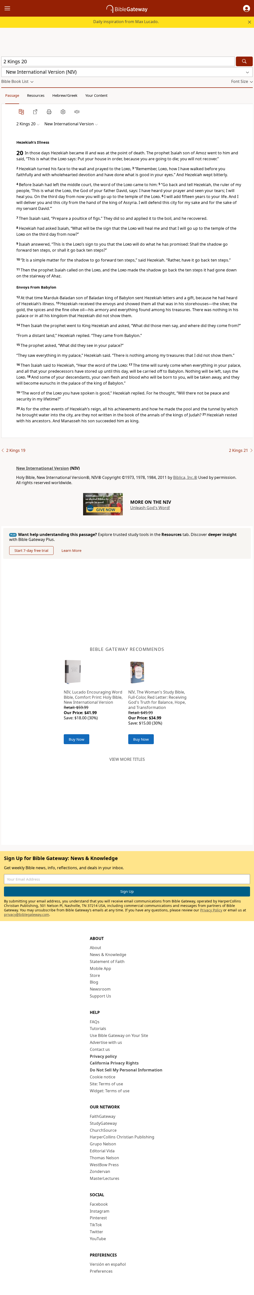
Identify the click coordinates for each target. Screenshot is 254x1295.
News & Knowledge (108, 954)
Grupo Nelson (103, 1144)
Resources (35, 95)
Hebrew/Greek (64, 95)
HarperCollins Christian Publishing (122, 1137)
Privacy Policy (211, 910)
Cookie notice (102, 1077)
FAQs (94, 1022)
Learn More (71, 550)
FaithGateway (102, 1116)
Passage (12, 95)
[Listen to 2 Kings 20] (77, 112)
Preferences (101, 1271)
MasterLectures (104, 1178)
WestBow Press (104, 1164)
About (95, 947)
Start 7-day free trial (31, 550)
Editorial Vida (102, 1151)
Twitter (96, 1231)
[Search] (244, 61)
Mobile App (100, 968)
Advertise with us (106, 1042)
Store (95, 975)
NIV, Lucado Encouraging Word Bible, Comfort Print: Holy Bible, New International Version (93, 697)
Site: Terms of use (106, 1084)
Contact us (100, 1049)
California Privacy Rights (114, 1063)
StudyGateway (103, 1123)
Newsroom (100, 989)
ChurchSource (103, 1130)
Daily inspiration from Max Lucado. (126, 21)
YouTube (98, 1238)
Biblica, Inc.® (185, 477)
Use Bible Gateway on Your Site (119, 1035)
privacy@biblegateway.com (26, 914)
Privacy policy (103, 1056)
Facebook (99, 1204)
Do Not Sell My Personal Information (126, 1070)
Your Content (96, 95)
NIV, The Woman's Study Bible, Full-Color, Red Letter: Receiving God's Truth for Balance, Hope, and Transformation (157, 699)
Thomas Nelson (104, 1158)
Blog (94, 982)
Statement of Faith (107, 961)
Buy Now (76, 739)
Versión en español (108, 1264)
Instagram (99, 1211)
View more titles (127, 759)
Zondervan (100, 1171)
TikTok (96, 1225)
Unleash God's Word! (150, 507)
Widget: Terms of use (109, 1091)
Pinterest (98, 1218)
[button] (246, 8)
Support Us (100, 996)
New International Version (42, 468)
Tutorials (98, 1028)
